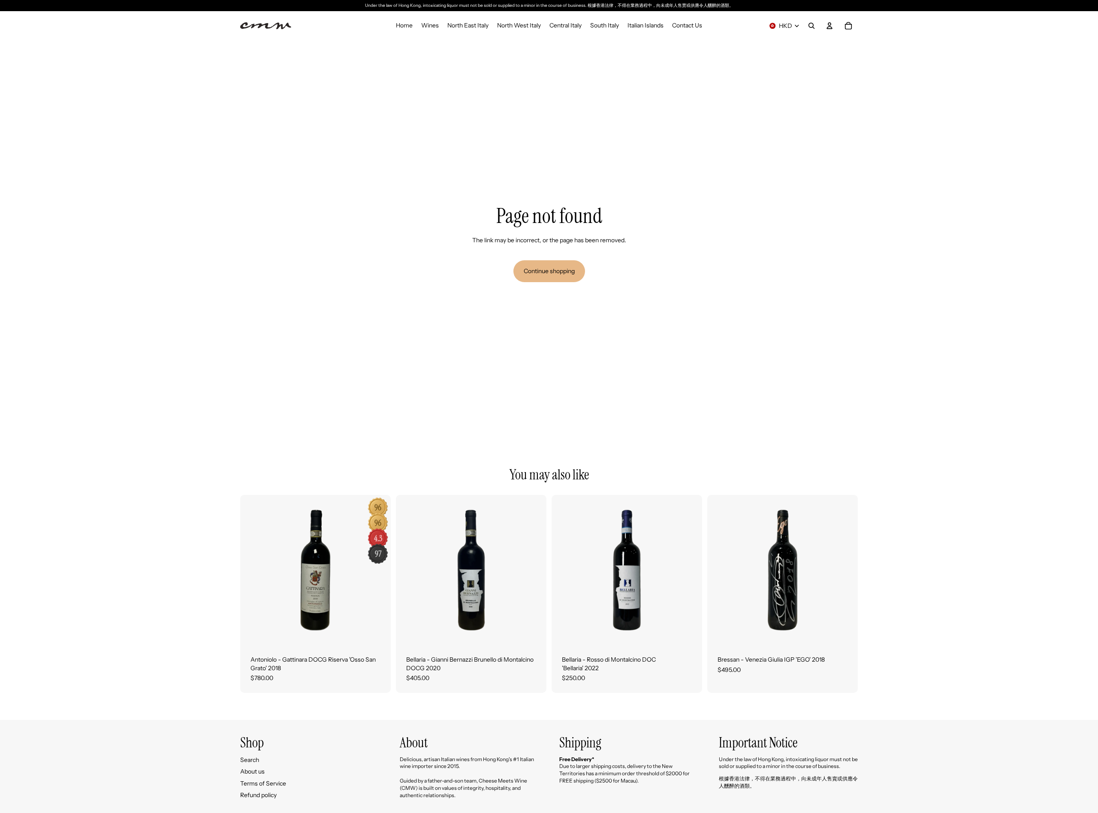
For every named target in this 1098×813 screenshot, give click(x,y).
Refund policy (258, 795)
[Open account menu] (829, 25)
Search (249, 760)
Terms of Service (263, 783)
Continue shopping (549, 271)
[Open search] (811, 25)
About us (252, 771)
